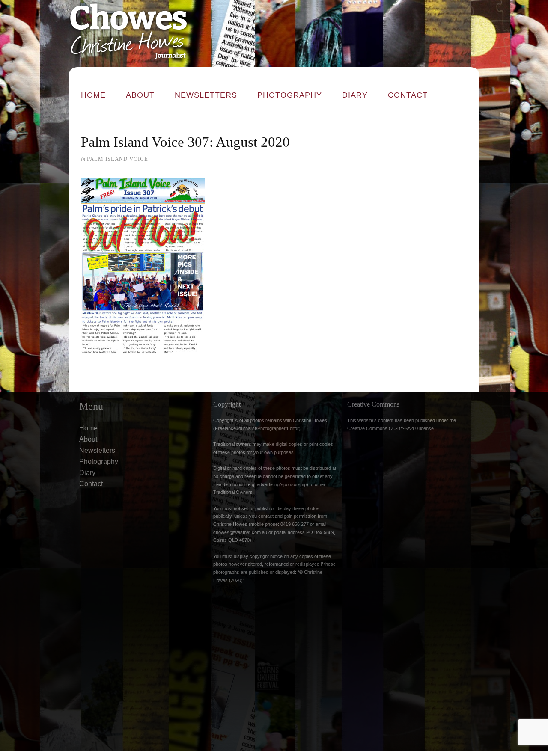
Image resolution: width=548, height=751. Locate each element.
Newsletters (206, 95)
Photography (289, 95)
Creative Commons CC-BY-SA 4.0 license (390, 428)
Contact (408, 95)
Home (93, 95)
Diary (355, 95)
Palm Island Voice (117, 159)
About (140, 95)
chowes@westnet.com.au (240, 532)
